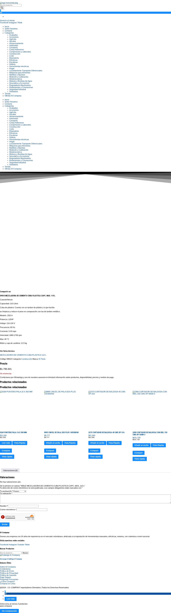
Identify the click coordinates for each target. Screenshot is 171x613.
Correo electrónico (8, 510)
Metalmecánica (15, 79)
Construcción (14, 54)
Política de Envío (7, 571)
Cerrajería (13, 48)
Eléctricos (13, 60)
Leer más (6, 443)
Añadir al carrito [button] (53, 443)
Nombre (4, 506)
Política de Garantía (8, 575)
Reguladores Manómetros (20, 85)
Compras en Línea (7, 584)
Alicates (12, 41)
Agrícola (12, 39)
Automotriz (13, 45)
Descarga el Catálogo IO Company (11, 559)
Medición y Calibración (18, 77)
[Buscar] (2, 8)
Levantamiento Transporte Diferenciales (25, 71)
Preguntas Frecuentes (9, 579)
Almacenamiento (16, 43)
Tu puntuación (6, 491)
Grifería (12, 64)
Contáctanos (5, 569)
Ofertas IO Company (13, 96)
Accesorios (13, 37)
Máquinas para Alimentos (19, 73)
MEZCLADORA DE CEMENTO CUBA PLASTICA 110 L (23, 355)
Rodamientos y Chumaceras (21, 87)
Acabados (13, 35)
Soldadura (13, 92)
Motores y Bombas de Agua (20, 81)
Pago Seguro (5, 577)
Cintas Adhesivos (16, 50)
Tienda (7, 94)
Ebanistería (14, 58)
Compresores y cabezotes (20, 52)
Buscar (25, 553)
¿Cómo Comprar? (7, 582)
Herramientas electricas (19, 66)
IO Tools (42, 359)
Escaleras (13, 62)
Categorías (9, 33)
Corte (11, 56)
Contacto (8, 31)
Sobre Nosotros (11, 29)
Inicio (7, 27)
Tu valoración (6, 493)
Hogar (11, 68)
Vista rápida (7, 457)
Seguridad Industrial (17, 89)
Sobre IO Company (8, 567)
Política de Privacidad (9, 573)
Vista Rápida (19, 443)
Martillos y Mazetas (17, 75)
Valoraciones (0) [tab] (10, 470)
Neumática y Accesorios (19, 83)
